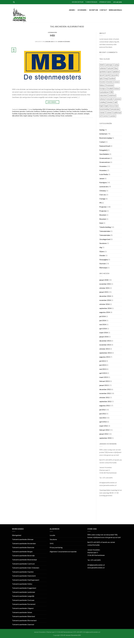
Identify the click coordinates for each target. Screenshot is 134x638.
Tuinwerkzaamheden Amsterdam (24, 543)
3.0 (47, 109)
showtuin (80, 113)
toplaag (30, 116)
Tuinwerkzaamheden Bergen (22, 551)
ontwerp (102, 99)
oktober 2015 (104, 288)
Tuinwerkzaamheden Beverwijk (23, 555)
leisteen (117, 88)
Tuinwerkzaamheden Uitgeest (23, 608)
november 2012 (105, 393)
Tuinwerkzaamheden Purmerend (23, 604)
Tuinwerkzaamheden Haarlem (23, 572)
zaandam (112, 116)
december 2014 (105, 296)
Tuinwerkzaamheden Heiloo (22, 584)
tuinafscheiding (104, 109)
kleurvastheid (43, 113)
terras (112, 106)
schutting (102, 102)
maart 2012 (103, 426)
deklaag (58, 109)
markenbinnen (104, 92)
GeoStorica (62, 111)
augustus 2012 (104, 405)
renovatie (109, 99)
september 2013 (105, 353)
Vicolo (62, 116)
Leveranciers (52, 32)
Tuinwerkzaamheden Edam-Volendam (25, 568)
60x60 (102, 65)
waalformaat (117, 112)
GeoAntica (84, 109)
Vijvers (101, 251)
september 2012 (105, 401)
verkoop (57, 116)
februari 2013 (104, 381)
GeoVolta (14, 113)
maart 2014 (103, 332)
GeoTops (69, 111)
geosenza (50, 111)
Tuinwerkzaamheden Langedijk (23, 596)
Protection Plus (69, 113)
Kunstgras (103, 182)
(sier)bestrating (37, 109)
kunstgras (103, 88)
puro (76, 113)
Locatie (52, 535)
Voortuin (102, 263)
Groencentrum (77, 2)
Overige (102, 199)
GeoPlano (43, 111)
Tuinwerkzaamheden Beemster (23, 547)
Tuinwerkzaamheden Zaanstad (23, 624)
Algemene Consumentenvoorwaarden (63, 551)
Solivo (21, 116)
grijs (101, 78)
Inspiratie (29, 113)
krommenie (110, 85)
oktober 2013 (104, 349)
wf (100, 116)
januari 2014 (103, 337)
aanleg (116, 65)
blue (116, 68)
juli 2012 (102, 410)
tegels (25, 116)
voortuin (108, 112)
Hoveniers (82, 10)
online (63, 113)
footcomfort (71, 109)
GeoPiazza (37, 111)
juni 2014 (102, 320)
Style (101, 223)
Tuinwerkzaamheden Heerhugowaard (25, 580)
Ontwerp (102, 191)
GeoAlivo (78, 109)
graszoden (115, 75)
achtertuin (103, 68)
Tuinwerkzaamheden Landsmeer (23, 592)
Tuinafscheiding (105, 227)
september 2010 (105, 438)
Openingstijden (105, 2)
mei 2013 (102, 369)
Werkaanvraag (115, 10)
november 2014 (105, 300)
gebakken (116, 71)
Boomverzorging (105, 138)
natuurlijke (58, 113)
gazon (109, 71)
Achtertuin (103, 134)
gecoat (102, 75)
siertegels (86, 113)
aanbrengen (109, 65)
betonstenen (51, 109)
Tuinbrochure (43, 116)
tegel (101, 106)
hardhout (112, 78)
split (115, 102)
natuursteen (103, 95)
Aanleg (101, 130)
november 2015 (105, 284)
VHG (51, 543)
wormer (105, 116)
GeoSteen (56, 111)
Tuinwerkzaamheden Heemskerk (24, 576)
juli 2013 (102, 361)
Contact (103, 10)
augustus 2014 (104, 312)
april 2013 (103, 373)
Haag (106, 78)
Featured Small (104, 146)
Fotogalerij (103, 150)
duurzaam (64, 109)
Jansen (72, 10)
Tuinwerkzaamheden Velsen (22, 612)
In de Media (103, 174)
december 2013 (105, 341)
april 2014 (103, 329)
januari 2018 (103, 280)
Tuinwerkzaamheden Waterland (23, 616)
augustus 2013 (104, 357)
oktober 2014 (104, 304)
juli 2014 (102, 316)
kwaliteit (110, 88)
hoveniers (110, 82)
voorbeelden (68, 116)
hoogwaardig (22, 113)
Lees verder (52, 102)
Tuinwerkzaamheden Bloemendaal (24, 560)
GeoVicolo (89, 111)
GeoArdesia (15, 111)
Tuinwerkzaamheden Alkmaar (23, 539)
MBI (52, 35)
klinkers (102, 85)
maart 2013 (103, 377)
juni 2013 (102, 365)
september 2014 (105, 308)
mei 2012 (102, 418)
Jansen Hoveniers (64, 41)
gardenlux (103, 71)
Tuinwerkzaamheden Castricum (23, 564)
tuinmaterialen (115, 109)
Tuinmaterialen (91, 2)
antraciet (110, 68)
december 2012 (105, 389)
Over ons (102, 195)
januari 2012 (103, 434)
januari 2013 (103, 385)
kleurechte (35, 113)
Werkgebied (16, 535)
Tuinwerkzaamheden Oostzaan (23, 600)
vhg (100, 247)
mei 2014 (102, 324)
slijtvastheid (15, 116)
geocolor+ (23, 111)
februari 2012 (104, 430)
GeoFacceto (29, 111)
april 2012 (103, 422)
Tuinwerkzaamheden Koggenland (24, 588)
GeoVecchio (75, 111)
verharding (51, 116)
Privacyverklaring (56, 547)
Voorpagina (103, 259)
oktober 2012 (104, 397)
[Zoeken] (14, 2)
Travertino (36, 116)
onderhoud (112, 95)
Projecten (102, 207)
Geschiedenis (104, 154)
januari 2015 (103, 292)
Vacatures (103, 243)
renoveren (117, 99)
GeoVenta (83, 111)
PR (100, 203)
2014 (43, 109)
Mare (49, 113)
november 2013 (105, 345)
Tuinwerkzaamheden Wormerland (24, 620)
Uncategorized (104, 239)
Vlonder (102, 255)
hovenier (102, 82)
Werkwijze (103, 268)
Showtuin (93, 10)
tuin (117, 106)
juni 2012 (102, 414)
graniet (108, 75)
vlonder (102, 112)
